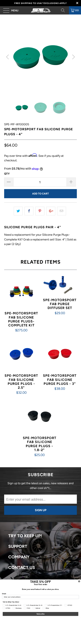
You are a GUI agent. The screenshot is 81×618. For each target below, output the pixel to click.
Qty (7, 173)
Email (4, 593)
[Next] (73, 57)
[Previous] (8, 57)
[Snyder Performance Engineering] (40, 10)
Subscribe (41, 614)
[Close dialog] (79, 581)
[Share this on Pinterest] (39, 211)
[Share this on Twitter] (18, 211)
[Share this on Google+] (50, 211)
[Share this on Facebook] (29, 211)
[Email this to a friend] (61, 211)
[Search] (64, 10)
